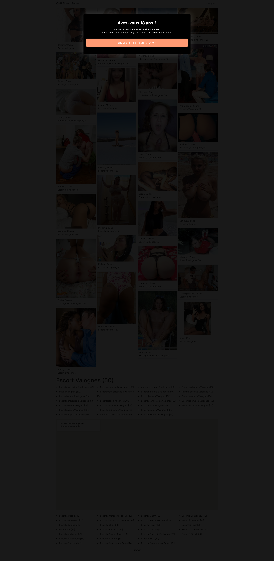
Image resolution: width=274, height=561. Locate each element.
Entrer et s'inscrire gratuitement (137, 42)
